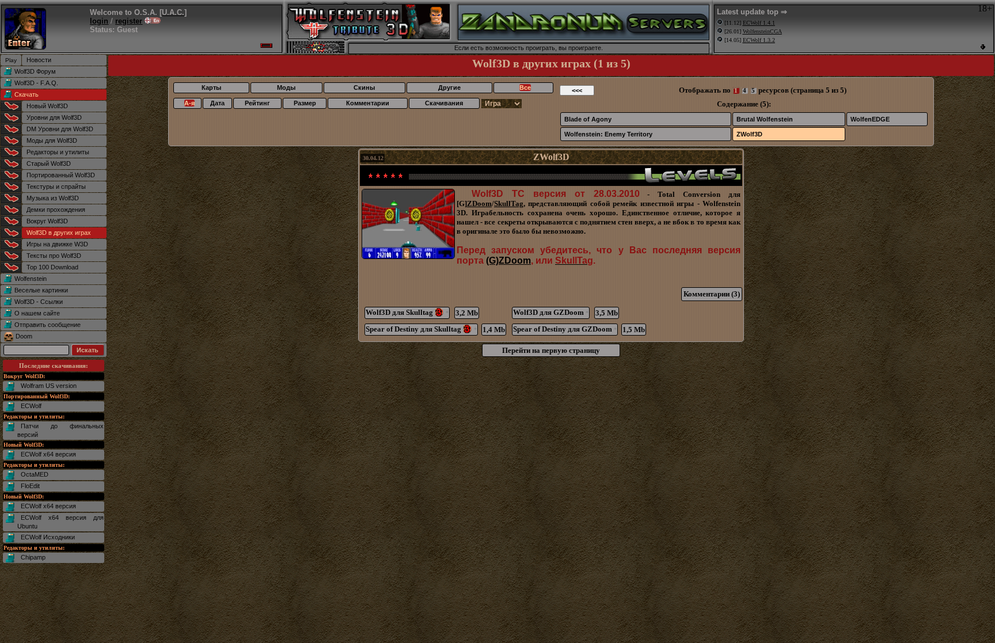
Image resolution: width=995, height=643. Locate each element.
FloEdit (30, 485)
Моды (286, 87)
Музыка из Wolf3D (52, 198)
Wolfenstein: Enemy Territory (608, 134)
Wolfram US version (49, 385)
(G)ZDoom (508, 260)
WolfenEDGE (870, 119)
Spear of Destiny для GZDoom (565, 329)
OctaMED (34, 474)
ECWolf (31, 405)
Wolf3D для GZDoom (550, 312)
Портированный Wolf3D (60, 175)
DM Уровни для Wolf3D (59, 128)
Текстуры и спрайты (56, 186)
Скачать (26, 94)
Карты (211, 87)
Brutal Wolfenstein (764, 119)
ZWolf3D (749, 134)
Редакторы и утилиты (57, 152)
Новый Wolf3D (47, 105)
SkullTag (508, 203)
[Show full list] (983, 47)
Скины (364, 87)
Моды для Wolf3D (51, 140)
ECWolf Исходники (48, 537)
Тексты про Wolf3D (53, 255)
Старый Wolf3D (48, 163)
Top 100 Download (52, 267)
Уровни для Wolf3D (54, 117)
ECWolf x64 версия (48, 454)
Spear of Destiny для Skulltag (421, 329)
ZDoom (479, 203)
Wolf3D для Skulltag (407, 312)
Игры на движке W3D (57, 244)
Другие (449, 87)
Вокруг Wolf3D (47, 221)
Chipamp (33, 557)
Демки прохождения (55, 209)
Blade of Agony (588, 119)
